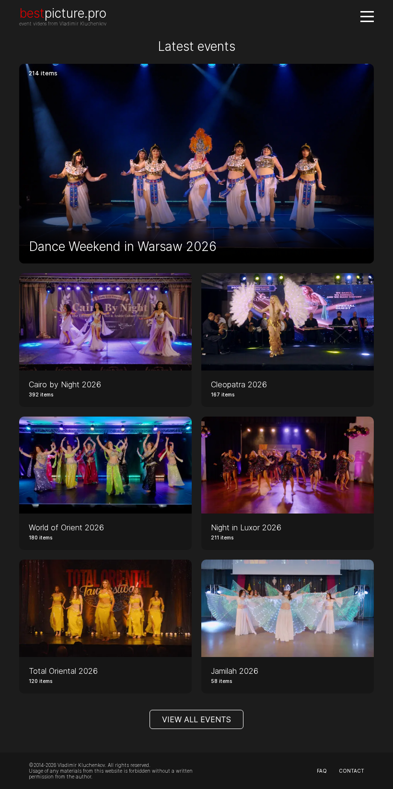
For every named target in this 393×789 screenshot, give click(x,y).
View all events (196, 719)
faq (322, 771)
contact (351, 771)
